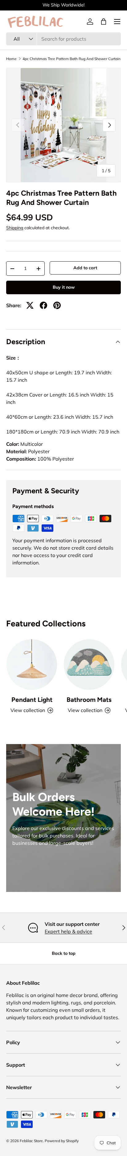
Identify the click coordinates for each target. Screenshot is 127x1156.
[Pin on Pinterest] (57, 305)
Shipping (14, 227)
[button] (103, 21)
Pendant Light (31, 699)
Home (11, 59)
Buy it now (64, 287)
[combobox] (63, 38)
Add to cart (85, 268)
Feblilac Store (31, 1140)
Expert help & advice (68, 931)
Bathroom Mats (89, 699)
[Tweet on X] (30, 305)
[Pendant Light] (31, 664)
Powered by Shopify (62, 1140)
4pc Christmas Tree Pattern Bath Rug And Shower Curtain (72, 59)
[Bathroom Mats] (89, 664)
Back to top (64, 953)
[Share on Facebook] (43, 305)
